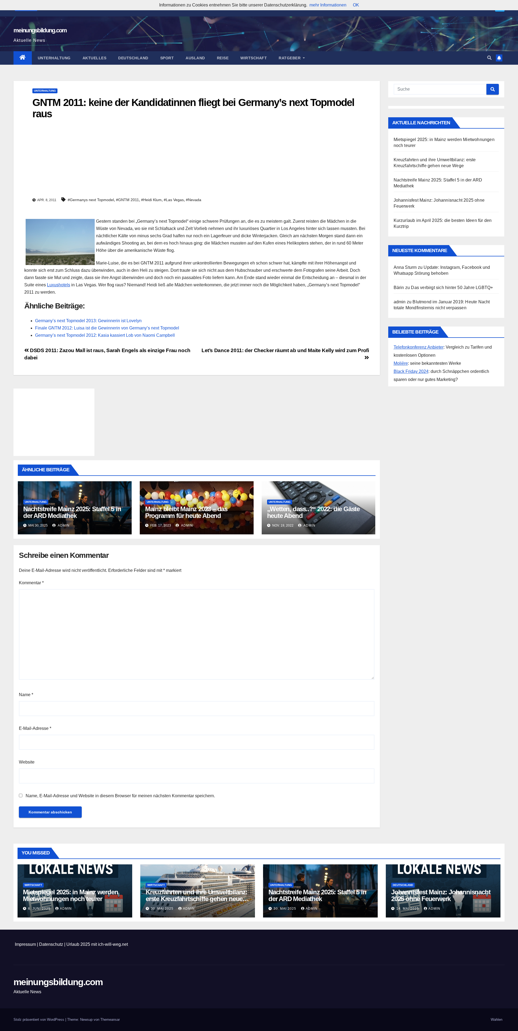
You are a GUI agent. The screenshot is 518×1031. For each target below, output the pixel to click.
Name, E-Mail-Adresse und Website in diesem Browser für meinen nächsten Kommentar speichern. (120, 795)
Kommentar (31, 582)
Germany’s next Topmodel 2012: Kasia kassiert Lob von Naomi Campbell (105, 335)
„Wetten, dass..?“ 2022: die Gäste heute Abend (313, 512)
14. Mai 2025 (408, 908)
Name (26, 694)
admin (63, 525)
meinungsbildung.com (40, 30)
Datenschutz (51, 944)
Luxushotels (58, 285)
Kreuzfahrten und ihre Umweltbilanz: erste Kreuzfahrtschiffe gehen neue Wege (196, 898)
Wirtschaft (253, 58)
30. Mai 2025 (163, 908)
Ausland (195, 58)
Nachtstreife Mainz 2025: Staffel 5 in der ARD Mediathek (72, 512)
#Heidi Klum (151, 200)
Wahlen (496, 1020)
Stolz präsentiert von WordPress (39, 1020)
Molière (401, 363)
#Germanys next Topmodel (91, 200)
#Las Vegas (174, 200)
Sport (167, 58)
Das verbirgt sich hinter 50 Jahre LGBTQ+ (452, 287)
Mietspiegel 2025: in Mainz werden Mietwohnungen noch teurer (70, 895)
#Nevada (193, 200)
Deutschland (133, 58)
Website (27, 762)
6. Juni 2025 (40, 908)
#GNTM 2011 (127, 200)
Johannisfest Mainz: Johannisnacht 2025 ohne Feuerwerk (440, 895)
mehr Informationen (327, 5)
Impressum (25, 944)
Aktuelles (95, 58)
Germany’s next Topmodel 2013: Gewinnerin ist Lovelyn (88, 320)
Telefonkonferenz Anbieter (419, 347)
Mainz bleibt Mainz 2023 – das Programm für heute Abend (186, 512)
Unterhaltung (54, 58)
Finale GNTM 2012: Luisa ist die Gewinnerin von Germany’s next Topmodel (107, 328)
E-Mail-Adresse (35, 728)
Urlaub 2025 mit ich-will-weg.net (97, 944)
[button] (489, 58)
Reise (223, 58)
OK (356, 5)
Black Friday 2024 (411, 371)
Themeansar (110, 1020)
